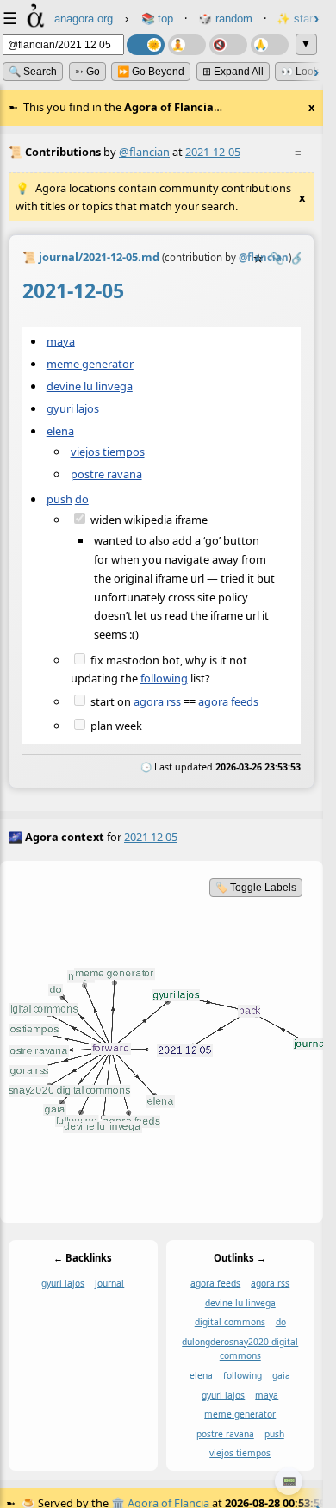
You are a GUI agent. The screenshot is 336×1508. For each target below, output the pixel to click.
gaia (281, 1375)
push (59, 498)
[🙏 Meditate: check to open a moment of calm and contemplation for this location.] (270, 44)
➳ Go (87, 71)
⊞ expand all (233, 71)
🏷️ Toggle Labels (255, 887)
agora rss (157, 701)
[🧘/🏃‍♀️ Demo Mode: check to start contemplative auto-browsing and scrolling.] (187, 44)
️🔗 (298, 257)
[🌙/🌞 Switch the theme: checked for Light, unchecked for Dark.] (146, 44)
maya (61, 341)
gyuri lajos (73, 408)
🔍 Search (33, 71)
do (82, 498)
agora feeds (228, 701)
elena (60, 431)
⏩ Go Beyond (150, 71)
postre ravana (106, 474)
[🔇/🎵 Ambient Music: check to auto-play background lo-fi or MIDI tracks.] (228, 44)
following (164, 678)
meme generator (90, 363)
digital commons (230, 1323)
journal (109, 1284)
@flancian (144, 151)
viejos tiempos (108, 451)
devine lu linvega (90, 386)
